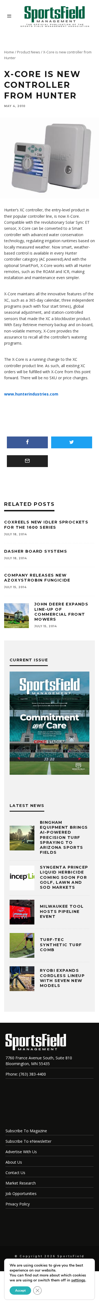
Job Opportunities (21, 1193)
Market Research (21, 1183)
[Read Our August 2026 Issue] (49, 724)
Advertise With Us (21, 1151)
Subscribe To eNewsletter (28, 1141)
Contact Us (15, 1172)
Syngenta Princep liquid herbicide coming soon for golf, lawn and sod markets (64, 877)
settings (78, 1280)
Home (9, 52)
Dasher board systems (35, 551)
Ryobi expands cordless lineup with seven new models (62, 978)
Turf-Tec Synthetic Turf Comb (61, 944)
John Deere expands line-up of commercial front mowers (61, 612)
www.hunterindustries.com (31, 394)
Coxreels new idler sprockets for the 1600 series (46, 525)
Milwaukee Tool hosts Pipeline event (62, 911)
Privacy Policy (18, 1204)
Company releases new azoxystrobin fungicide (37, 578)
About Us (14, 1162)
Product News (28, 52)
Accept (20, 1290)
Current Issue (29, 660)
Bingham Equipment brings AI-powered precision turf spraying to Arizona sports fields (64, 837)
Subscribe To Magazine (26, 1130)
